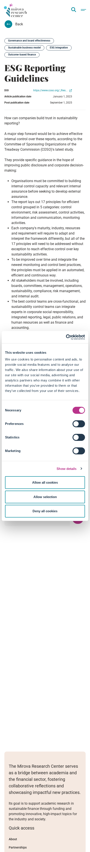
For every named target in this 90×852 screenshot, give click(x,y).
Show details (66, 469)
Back (19, 24)
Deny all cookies (45, 511)
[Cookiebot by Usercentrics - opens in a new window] (66, 337)
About (13, 839)
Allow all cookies (45, 482)
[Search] (73, 10)
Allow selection (45, 497)
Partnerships (18, 847)
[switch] (79, 423)
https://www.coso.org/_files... (50, 90)
